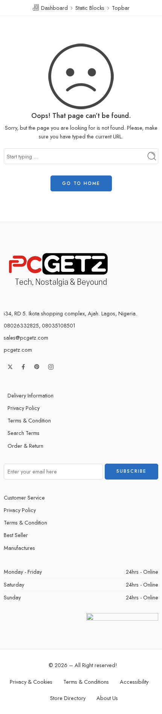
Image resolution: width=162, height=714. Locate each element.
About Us (107, 698)
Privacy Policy (24, 408)
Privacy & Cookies (31, 682)
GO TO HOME (81, 183)
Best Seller (16, 535)
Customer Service (24, 497)
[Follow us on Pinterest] (37, 367)
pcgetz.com (18, 350)
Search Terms (24, 433)
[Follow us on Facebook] (23, 367)
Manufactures (19, 548)
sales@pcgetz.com (26, 337)
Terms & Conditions (86, 682)
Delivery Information (30, 395)
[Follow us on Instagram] (50, 366)
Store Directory (68, 698)
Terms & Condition (29, 420)
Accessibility (134, 682)
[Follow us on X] (10, 366)
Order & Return (25, 446)
